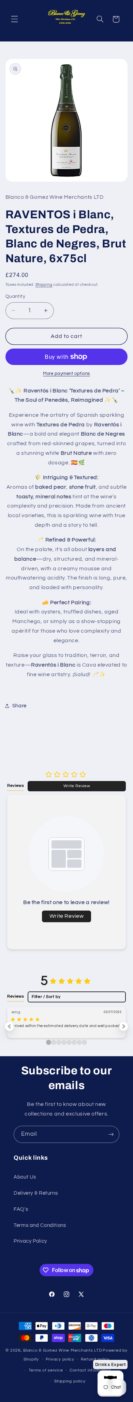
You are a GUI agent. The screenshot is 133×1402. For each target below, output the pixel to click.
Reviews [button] (15, 785)
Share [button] (19, 705)
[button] (14, 19)
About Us (25, 1177)
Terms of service (46, 1370)
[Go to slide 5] (74, 1042)
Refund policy (95, 1359)
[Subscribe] (111, 1134)
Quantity (15, 296)
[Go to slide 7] (84, 1042)
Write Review (76, 786)
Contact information (90, 1370)
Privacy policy (60, 1359)
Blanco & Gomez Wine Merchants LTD (62, 1350)
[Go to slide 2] (58, 1042)
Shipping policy (69, 1381)
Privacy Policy (30, 1241)
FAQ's (21, 1209)
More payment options (66, 373)
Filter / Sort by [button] (46, 997)
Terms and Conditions (40, 1225)
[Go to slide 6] (79, 1042)
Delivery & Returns (36, 1193)
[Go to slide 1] (53, 1042)
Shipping (44, 285)
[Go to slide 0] (48, 1042)
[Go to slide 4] (69, 1042)
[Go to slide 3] (63, 1042)
